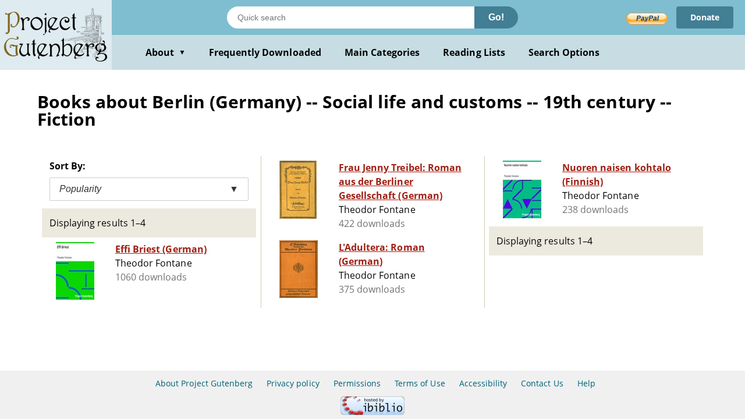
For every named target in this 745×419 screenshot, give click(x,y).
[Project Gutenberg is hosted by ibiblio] (372, 411)
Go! (496, 17)
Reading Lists (474, 52)
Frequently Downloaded (265, 52)
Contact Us (542, 383)
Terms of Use (420, 383)
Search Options (564, 52)
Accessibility (483, 383)
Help (586, 383)
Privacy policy (293, 383)
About (166, 52)
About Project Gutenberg (204, 383)
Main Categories (382, 52)
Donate (704, 17)
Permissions (357, 383)
